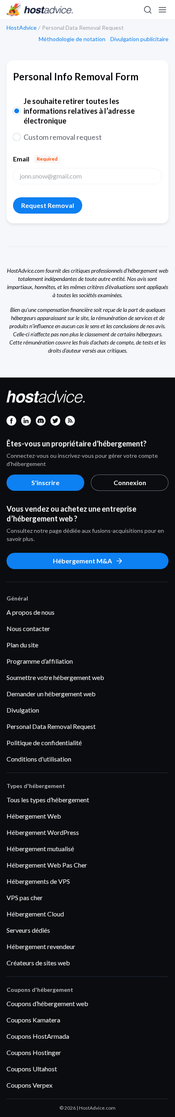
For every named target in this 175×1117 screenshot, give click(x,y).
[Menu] (161, 9)
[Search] (147, 9)
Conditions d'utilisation (39, 759)
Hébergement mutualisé (40, 848)
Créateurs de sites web (38, 963)
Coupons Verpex (29, 1085)
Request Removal (47, 205)
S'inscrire (45, 482)
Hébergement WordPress (43, 832)
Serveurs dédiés (28, 930)
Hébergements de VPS (38, 881)
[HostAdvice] (40, 9)
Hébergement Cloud (35, 914)
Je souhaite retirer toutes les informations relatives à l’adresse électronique (79, 111)
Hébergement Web (34, 816)
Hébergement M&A (82, 561)
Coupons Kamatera (33, 1020)
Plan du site (22, 645)
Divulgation (23, 710)
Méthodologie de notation (72, 39)
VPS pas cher (25, 897)
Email (35, 159)
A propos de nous (31, 612)
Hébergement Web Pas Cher (47, 865)
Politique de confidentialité (44, 742)
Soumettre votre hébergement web (55, 677)
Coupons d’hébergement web (47, 1003)
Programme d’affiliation (40, 661)
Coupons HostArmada (38, 1036)
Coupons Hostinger (34, 1052)
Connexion (130, 482)
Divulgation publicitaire (139, 39)
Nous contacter (28, 628)
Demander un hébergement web (51, 694)
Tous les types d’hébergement (48, 800)
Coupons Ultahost (32, 1069)
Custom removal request (63, 136)
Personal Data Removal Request (51, 726)
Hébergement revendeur (41, 946)
